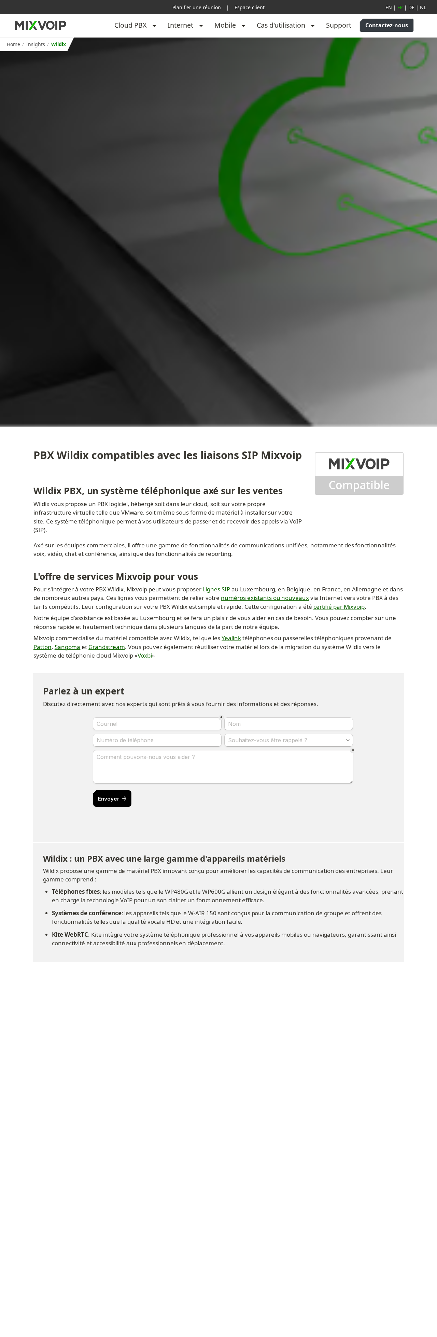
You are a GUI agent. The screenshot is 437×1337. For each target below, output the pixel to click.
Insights (35, 44)
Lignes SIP (216, 589)
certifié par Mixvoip (339, 606)
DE (411, 7)
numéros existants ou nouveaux (265, 598)
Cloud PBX (130, 25)
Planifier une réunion (196, 7)
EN (388, 7)
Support (338, 25)
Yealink (231, 638)
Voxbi (145, 655)
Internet (180, 25)
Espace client (250, 7)
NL (423, 7)
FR (400, 7)
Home (13, 44)
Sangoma (68, 647)
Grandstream (106, 647)
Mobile (225, 25)
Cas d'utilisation (281, 25)
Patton (42, 647)
